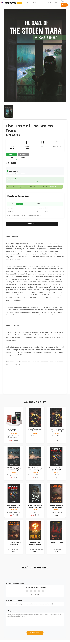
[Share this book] (61, 224)
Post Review (36, 633)
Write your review (12, 611)
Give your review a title (14, 600)
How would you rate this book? (35, 587)
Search (64, 5)
